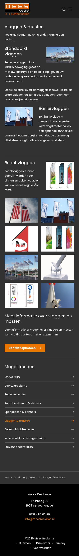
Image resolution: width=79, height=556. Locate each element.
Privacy (60, 543)
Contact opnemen (22, 348)
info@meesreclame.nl (39, 519)
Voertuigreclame (16, 386)
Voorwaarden (42, 548)
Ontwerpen (12, 377)
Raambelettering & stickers (23, 403)
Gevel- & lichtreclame (20, 429)
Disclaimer (43, 543)
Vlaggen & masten (17, 421)
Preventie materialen (19, 447)
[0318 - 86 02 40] (63, 9)
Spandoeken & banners (20, 412)
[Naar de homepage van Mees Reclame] (17, 9)
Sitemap (25, 543)
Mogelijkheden (20, 367)
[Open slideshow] (21, 210)
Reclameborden (15, 394)
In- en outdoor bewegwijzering (25, 438)
